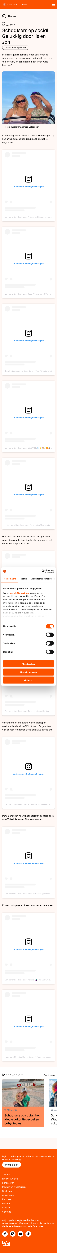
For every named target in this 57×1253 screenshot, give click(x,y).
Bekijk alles (49, 1075)
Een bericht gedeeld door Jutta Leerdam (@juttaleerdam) (30, 711)
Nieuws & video (10, 1178)
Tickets (6, 1174)
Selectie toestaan (28, 672)
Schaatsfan (8, 1182)
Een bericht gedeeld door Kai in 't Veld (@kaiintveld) (28, 371)
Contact (6, 1211)
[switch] (50, 635)
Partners (6, 1199)
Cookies (6, 1207)
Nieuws (12, 16)
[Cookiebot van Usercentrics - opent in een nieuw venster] (42, 571)
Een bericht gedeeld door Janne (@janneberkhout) (28, 1057)
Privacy (6, 1203)
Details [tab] (23, 579)
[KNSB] (28, 1243)
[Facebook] (5, 1234)
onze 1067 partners (19, 593)
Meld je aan (11, 1164)
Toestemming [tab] (9, 579)
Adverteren (8, 1195)
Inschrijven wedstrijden (14, 1187)
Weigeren (28, 680)
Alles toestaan (28, 664)
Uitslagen (7, 1191)
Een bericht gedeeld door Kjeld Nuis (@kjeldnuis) (28, 525)
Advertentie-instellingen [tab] (43, 579)
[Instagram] (12, 1234)
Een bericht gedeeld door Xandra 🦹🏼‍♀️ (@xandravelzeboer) (30, 980)
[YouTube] (20, 1234)
